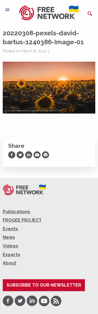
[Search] (89, 13)
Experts (11, 254)
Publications (16, 211)
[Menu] (7, 10)
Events (10, 228)
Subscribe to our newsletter (44, 285)
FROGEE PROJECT (22, 220)
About (9, 263)
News (9, 237)
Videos (10, 246)
